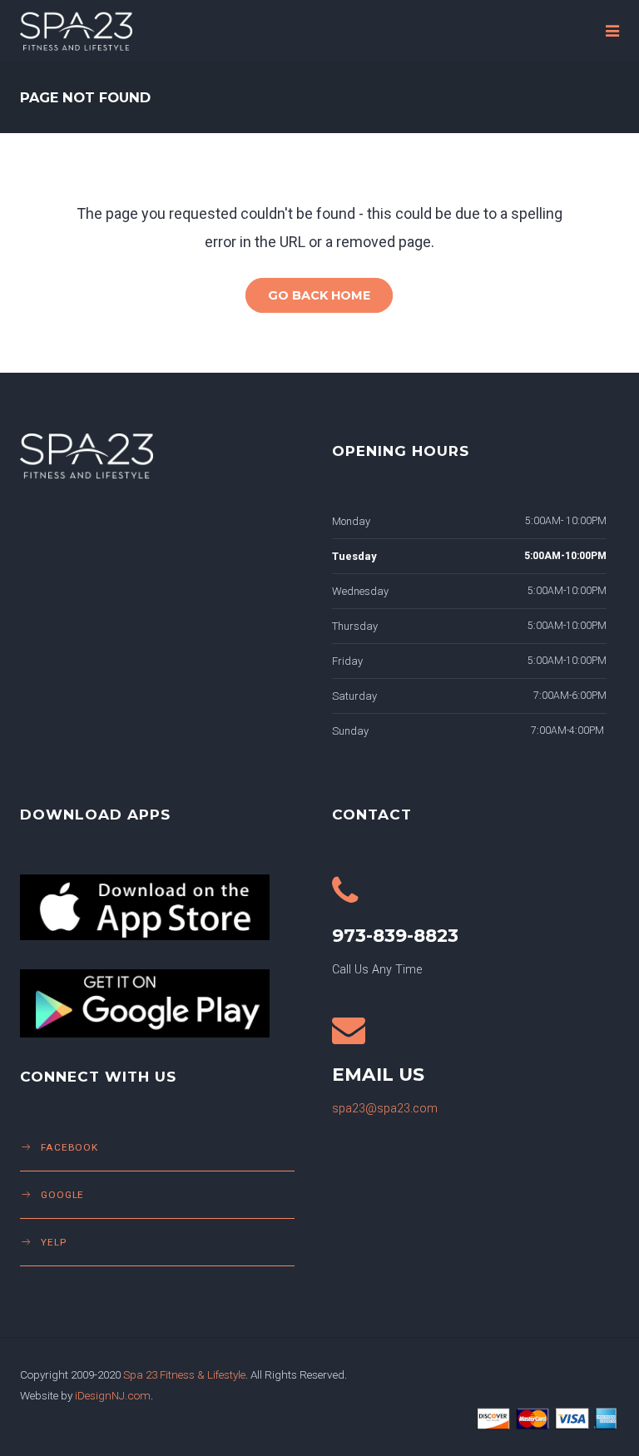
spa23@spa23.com (385, 1109)
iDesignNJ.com (113, 1395)
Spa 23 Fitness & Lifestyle (184, 1374)
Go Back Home (319, 295)
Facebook (69, 1147)
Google (62, 1195)
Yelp (54, 1242)
